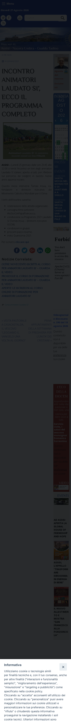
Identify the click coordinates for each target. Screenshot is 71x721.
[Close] (63, 666)
